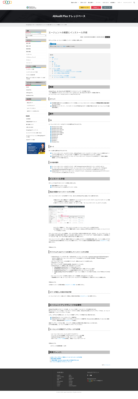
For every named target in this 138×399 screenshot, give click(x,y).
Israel (58, 385)
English (58, 375)
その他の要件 (57, 66)
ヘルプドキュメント (31, 105)
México (70, 376)
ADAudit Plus (28, 90)
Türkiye (70, 384)
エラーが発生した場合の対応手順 (61, 73)
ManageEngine (29, 24)
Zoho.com (7, 2)
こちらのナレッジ (104, 240)
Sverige (71, 382)
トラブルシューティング (31, 57)
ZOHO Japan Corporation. (66, 392)
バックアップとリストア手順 (31, 72)
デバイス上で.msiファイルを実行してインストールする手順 (67, 71)
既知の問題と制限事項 (56, 358)
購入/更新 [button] (90, 2)
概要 (53, 57)
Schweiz (71, 381)
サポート (120, 2)
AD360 (27, 87)
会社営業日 (28, 118)
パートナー (98, 2)
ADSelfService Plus (29, 95)
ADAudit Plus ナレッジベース (41, 24)
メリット (56, 59)
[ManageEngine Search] (134, 2)
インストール (28, 54)
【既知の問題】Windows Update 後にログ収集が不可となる (65, 360)
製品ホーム (84, 7)
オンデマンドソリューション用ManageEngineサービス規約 (36, 136)
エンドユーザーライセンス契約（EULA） (34, 132)
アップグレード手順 (30, 69)
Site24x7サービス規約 (30, 139)
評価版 (95, 7)
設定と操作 (50, 24)
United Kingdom (72, 385)
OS (54, 63)
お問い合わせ (106, 2)
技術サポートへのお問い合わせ (33, 111)
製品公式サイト (30, 102)
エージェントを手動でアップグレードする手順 (64, 77)
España (58, 382)
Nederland (71, 378)
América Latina (60, 376)
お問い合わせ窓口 (29, 127)
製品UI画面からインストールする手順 (62, 70)
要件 (53, 61)
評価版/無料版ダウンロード (31, 121)
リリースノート (29, 62)
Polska (70, 379)
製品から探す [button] (74, 2)
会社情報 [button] (112, 2)
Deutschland (60, 381)
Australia (59, 378)
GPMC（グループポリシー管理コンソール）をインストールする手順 (66, 357)
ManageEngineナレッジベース (32, 130)
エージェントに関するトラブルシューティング (61, 361)
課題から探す (83, 2)
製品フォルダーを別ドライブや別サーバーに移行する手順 (35, 78)
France (58, 384)
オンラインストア (127, 2)
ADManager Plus (29, 92)
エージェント (107, 365)
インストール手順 (56, 68)
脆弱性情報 (28, 48)
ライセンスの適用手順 (30, 74)
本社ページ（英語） (61, 46)
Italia (70, 375)
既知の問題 (28, 51)
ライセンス (28, 60)
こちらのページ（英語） (70, 284)
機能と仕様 (28, 46)
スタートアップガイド (31, 108)
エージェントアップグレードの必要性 (60, 75)
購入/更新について (29, 124)
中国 (58, 379)
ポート (55, 64)
